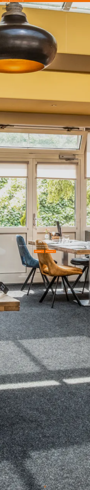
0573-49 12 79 (5, 1)
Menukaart (45, 7)
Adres (86, 7)
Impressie (74, 7)
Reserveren (52, 7)
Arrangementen (61, 7)
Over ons (81, 7)
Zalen (68, 7)
